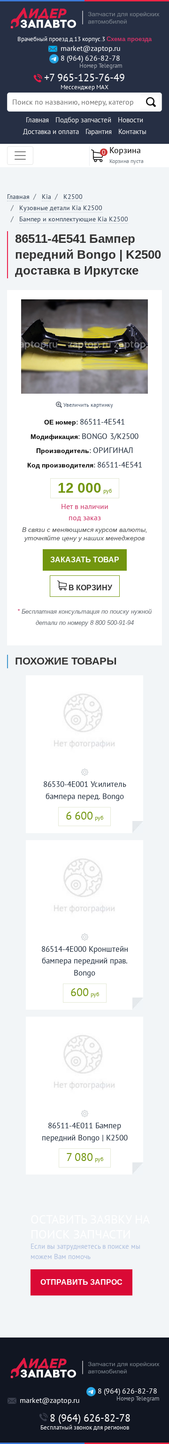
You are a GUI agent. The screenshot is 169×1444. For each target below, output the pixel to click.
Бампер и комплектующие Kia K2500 (73, 219)
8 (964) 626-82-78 (89, 62)
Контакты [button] (132, 131)
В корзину (90, 588)
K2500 (73, 196)
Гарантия (98, 131)
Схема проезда (129, 38)
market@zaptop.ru (90, 48)
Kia (46, 196)
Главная (37, 119)
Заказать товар (84, 560)
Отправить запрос (81, 1282)
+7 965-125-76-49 (84, 81)
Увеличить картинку (87, 404)
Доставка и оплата (51, 131)
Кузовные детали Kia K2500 (60, 208)
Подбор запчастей (83, 119)
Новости (130, 119)
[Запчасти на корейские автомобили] (84, 18)
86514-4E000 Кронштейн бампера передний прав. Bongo (84, 961)
